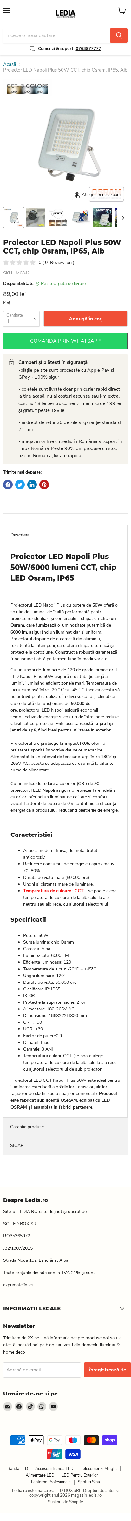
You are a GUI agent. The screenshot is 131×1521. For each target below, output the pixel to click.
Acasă (9, 64)
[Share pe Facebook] (8, 484)
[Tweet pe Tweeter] (20, 484)
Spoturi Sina (89, 1482)
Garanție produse (27, 1127)
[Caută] (119, 35)
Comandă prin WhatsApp (65, 341)
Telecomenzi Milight (99, 1469)
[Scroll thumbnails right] (122, 217)
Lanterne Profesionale (51, 1482)
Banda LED (17, 1469)
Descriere (19, 535)
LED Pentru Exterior (80, 1475)
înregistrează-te (107, 1369)
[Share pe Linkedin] (32, 484)
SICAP (16, 1146)
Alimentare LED (40, 1475)
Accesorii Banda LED (54, 1469)
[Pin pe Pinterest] (44, 484)
